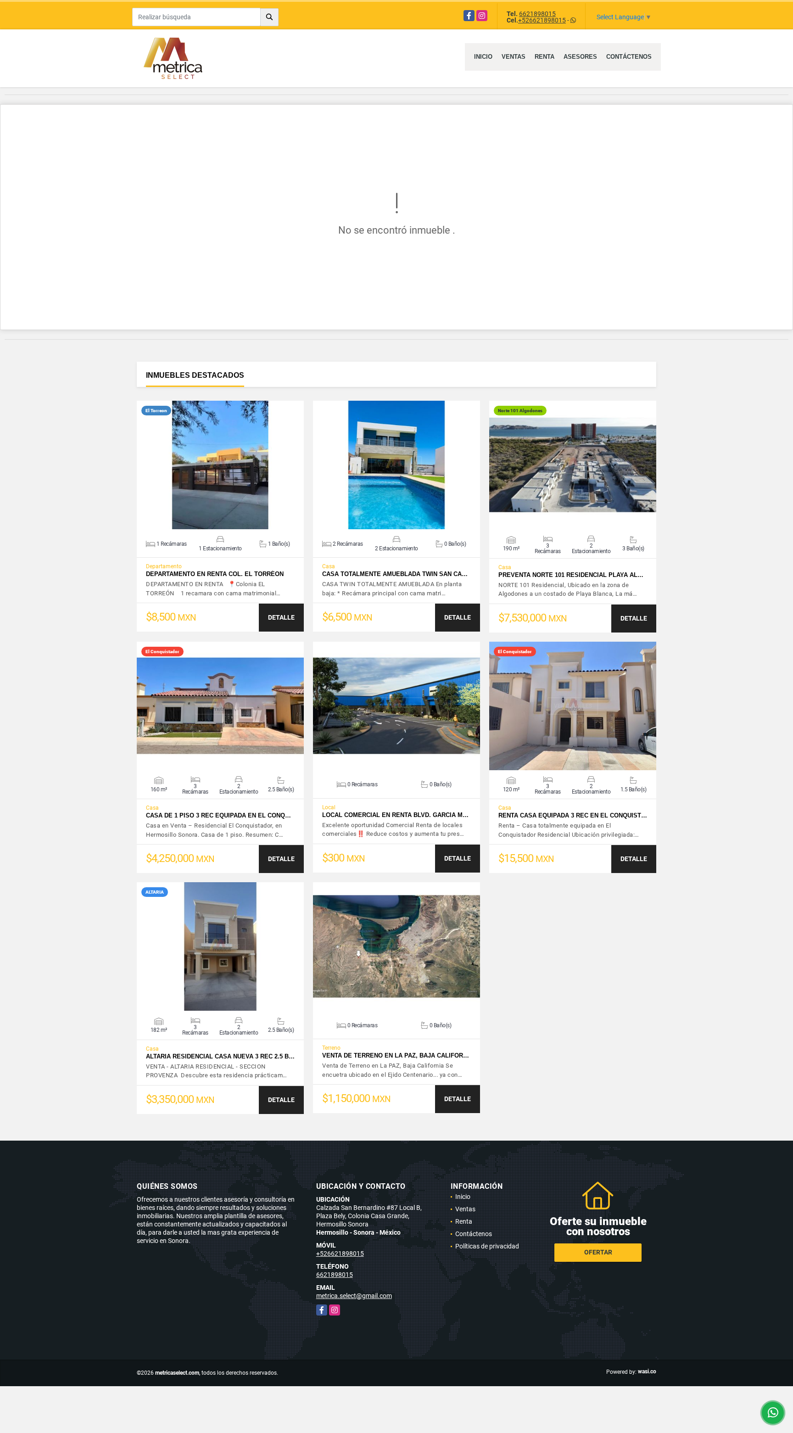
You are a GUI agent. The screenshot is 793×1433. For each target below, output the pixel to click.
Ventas (513, 56)
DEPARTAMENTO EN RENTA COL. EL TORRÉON (215, 574)
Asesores (580, 56)
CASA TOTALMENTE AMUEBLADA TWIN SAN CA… (395, 574)
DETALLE (281, 617)
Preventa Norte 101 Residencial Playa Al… (570, 574)
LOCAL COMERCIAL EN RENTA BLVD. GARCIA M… (395, 815)
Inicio (483, 56)
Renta (544, 56)
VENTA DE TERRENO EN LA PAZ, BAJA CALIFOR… (395, 1055)
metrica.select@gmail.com (354, 1295)
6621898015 (537, 13)
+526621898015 (542, 20)
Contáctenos (629, 56)
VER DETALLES (220, 465)
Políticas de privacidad (487, 1246)
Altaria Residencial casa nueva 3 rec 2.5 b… (220, 1056)
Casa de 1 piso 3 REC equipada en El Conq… (218, 815)
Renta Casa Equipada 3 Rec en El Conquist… (572, 815)
